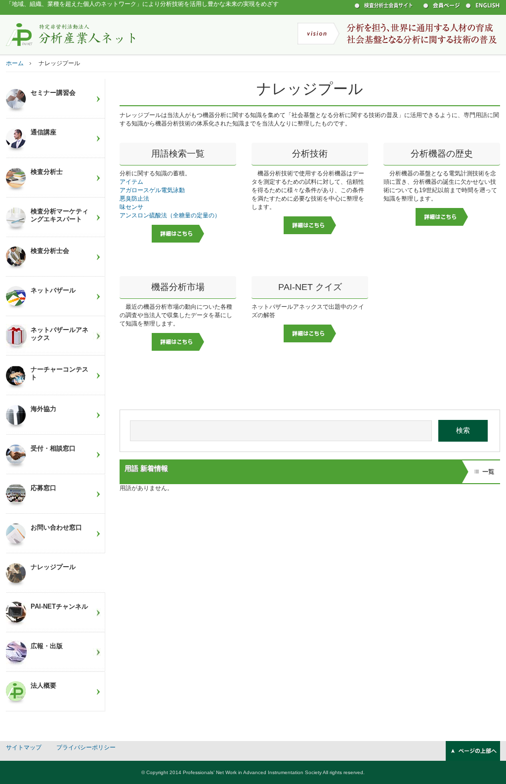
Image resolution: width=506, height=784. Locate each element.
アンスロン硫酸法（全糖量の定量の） (170, 215)
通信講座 (43, 132)
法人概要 (43, 685)
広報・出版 (47, 646)
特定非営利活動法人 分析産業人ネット (70, 34)
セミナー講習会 (53, 92)
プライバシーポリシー (86, 747)
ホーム (15, 63)
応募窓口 (43, 488)
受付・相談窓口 (53, 448)
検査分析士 (47, 171)
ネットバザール (53, 290)
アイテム (131, 181)
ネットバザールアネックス (59, 333)
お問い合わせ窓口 (56, 527)
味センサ (131, 207)
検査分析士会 (50, 250)
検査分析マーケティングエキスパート (59, 215)
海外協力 (43, 409)
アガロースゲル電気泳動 (152, 190)
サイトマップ (24, 747)
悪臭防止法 (134, 198)
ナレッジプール (53, 567)
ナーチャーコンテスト (59, 373)
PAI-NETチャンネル (59, 606)
